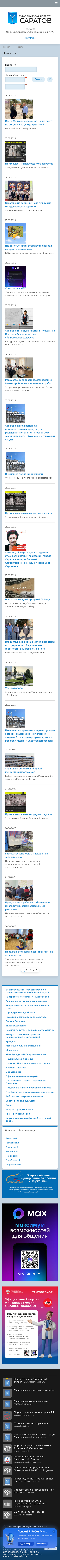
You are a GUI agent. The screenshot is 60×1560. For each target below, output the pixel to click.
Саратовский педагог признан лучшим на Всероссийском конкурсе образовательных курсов (30, 334)
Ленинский (12, 1156)
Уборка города (14, 688)
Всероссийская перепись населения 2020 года (29, 1007)
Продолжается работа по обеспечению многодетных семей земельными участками (28, 906)
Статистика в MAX (15, 288)
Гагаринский (13, 1142)
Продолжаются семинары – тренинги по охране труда (29, 953)
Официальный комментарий (22, 1076)
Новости (19, 47)
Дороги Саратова (15, 1021)
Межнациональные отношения (23, 1045)
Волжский (11, 1138)
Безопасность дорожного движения (26, 1001)
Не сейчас (41, 1544)
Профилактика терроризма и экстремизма (30, 1092)
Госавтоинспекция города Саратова (26, 1017)
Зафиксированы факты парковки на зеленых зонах (26, 855)
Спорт (9, 1105)
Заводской (12, 1147)
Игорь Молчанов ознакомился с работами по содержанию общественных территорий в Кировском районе (30, 645)
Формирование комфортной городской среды (28, 1119)
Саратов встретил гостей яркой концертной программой (23, 770)
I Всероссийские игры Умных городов (27, 996)
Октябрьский (13, 1160)
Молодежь (12, 1050)
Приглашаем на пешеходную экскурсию (29, 163)
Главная (6, 47)
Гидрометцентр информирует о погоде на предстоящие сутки (28, 247)
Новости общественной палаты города (28, 1063)
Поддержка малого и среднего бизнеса (28, 1087)
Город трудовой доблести (20, 1012)
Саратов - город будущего (21, 1100)
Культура (10, 1041)
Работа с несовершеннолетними (24, 1096)
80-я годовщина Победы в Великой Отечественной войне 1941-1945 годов (27, 991)
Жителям (30, 38)
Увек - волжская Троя (18, 1113)
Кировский (12, 1151)
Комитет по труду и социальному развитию (30, 1030)
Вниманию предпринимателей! (24, 474)
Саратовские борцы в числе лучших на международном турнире (28, 205)
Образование (13, 1072)
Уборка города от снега (19, 1109)
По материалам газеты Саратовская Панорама (26, 1082)
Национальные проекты (19, 1059)
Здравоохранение (16, 1025)
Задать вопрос (26, 1544)
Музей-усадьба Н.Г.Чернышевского (26, 1054)
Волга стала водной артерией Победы (27, 599)
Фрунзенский (13, 1164)
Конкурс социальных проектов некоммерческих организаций (23, 1035)
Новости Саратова (16, 1067)
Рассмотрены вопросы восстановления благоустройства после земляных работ (28, 382)
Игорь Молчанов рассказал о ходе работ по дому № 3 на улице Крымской (28, 123)
